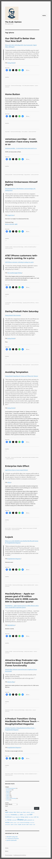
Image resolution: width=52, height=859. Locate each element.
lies (38, 817)
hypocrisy (18, 817)
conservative (7, 814)
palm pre (28, 364)
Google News (10, 215)
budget (21, 812)
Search (6, 806)
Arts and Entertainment (11, 788)
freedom (24, 814)
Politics (7, 795)
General (7, 794)
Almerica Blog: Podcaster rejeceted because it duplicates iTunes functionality (21, 663)
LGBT (35, 817)
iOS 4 (23, 131)
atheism (11, 812)
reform (11, 822)
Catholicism (32, 812)
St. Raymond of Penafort (12, 838)
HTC (23, 85)
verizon (36, 457)
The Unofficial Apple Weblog (14, 272)
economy (14, 814)
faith (21, 814)
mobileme (29, 584)
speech (12, 824)
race (33, 820)
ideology (22, 817)
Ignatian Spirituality (11, 840)
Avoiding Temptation (16, 372)
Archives (7, 802)
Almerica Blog (10, 682)
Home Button (12, 94)
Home (6, 848)
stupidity (34, 246)
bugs (25, 174)
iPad (25, 85)
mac (6, 820)
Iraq (29, 817)
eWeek (9, 482)
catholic (28, 812)
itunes (30, 709)
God (28, 814)
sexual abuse (32, 822)
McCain (9, 820)
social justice (7, 824)
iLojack (9, 537)
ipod (29, 457)
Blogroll (7, 791)
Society (7, 799)
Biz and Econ (8, 789)
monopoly (33, 457)
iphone (28, 85)
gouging (25, 302)
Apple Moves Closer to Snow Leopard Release (16, 470)
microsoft (11, 224)
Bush (24, 812)
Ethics (18, 814)
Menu (44, 15)
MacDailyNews (11, 625)
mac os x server (29, 528)
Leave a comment (32, 131)
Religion (8, 797)
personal (29, 820)
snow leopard (8, 529)
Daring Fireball (11, 62)
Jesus (32, 817)
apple (16, 224)
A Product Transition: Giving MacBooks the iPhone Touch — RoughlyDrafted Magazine (22, 721)
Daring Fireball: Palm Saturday (21, 311)
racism (7, 822)
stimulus (15, 824)
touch (35, 773)
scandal (18, 822)
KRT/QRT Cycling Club (12, 836)
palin (25, 820)
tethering (32, 302)
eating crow (26, 651)
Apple (23, 457)
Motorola (32, 85)
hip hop (13, 817)
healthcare (8, 817)
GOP (30, 814)
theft (33, 584)
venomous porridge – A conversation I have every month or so (21, 142)
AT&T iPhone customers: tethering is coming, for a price (19, 262)
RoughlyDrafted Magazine (14, 558)
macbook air (31, 773)
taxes (27, 824)
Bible (15, 812)
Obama (20, 820)
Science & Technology (24, 822)
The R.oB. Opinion (13, 22)
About (6, 851)
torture (30, 824)
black (18, 812)
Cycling (7, 792)
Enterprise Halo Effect (17, 466)
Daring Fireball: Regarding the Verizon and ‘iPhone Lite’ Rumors (21, 376)
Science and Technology (16, 85)
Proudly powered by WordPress (20, 855)
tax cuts (24, 824)
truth (34, 824)
